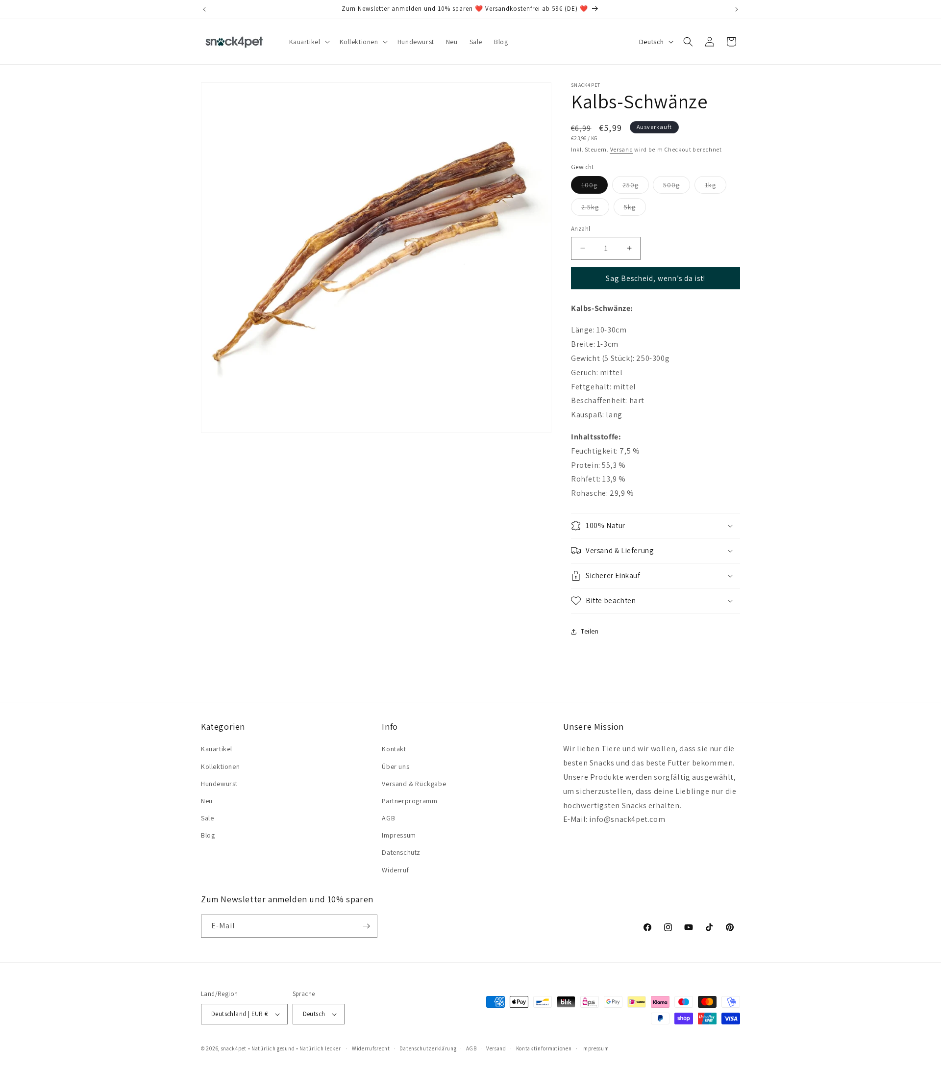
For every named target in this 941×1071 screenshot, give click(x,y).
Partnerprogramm (409, 800)
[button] (308, 41)
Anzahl (580, 229)
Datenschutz (401, 852)
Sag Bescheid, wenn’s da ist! (655, 278)
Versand (621, 149)
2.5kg (595, 209)
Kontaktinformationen (544, 1048)
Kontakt (394, 748)
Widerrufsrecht (371, 1048)
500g (676, 187)
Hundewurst (219, 783)
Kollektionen (220, 766)
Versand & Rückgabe (414, 783)
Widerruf (395, 870)
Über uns (395, 766)
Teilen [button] (590, 631)
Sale (207, 818)
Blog (208, 835)
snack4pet (234, 1048)
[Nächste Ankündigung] (736, 9)
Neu (207, 800)
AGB (388, 818)
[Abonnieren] (366, 926)
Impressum (399, 835)
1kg (715, 187)
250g (635, 187)
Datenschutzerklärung (427, 1048)
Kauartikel (216, 748)
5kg (635, 209)
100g (594, 187)
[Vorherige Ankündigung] (204, 9)
